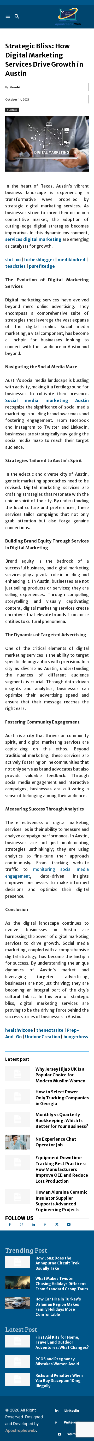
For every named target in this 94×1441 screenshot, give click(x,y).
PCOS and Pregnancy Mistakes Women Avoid (57, 1362)
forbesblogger (39, 259)
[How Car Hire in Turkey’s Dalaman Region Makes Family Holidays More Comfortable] (17, 1303)
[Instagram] (21, 1224)
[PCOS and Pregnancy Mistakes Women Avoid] (17, 1361)
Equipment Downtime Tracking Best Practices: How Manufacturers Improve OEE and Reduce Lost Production (62, 1169)
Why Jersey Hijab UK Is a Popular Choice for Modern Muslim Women (60, 1074)
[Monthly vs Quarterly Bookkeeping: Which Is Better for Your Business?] (17, 1119)
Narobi (14, 87)
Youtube (74, 1434)
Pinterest (72, 1422)
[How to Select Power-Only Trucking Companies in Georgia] (17, 1096)
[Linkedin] (33, 1224)
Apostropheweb (20, 1430)
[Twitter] (56, 1224)
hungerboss (75, 1036)
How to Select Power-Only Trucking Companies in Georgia (62, 1097)
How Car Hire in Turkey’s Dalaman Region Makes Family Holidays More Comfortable (58, 1307)
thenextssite (49, 1030)
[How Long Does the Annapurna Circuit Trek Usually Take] (17, 1262)
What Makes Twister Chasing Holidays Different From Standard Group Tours (62, 1283)
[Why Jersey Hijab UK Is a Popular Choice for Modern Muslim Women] (17, 1073)
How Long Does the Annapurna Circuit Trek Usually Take (57, 1263)
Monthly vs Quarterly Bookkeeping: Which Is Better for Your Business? (62, 1120)
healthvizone (19, 1030)
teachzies (15, 266)
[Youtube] (68, 1224)
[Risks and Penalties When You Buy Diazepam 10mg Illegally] (17, 1379)
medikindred (71, 259)
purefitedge (42, 266)
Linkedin (71, 1410)
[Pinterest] (45, 1224)
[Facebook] (9, 1224)
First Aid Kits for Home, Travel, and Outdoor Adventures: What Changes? (62, 1342)
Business (12, 110)
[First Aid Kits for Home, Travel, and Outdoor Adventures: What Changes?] (17, 1341)
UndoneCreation (42, 1036)
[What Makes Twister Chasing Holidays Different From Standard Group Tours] (17, 1282)
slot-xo (13, 259)
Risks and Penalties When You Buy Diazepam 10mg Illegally (59, 1380)
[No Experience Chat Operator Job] (17, 1142)
